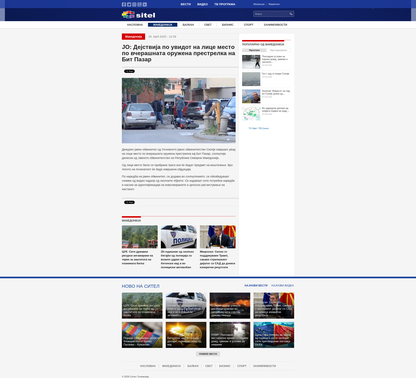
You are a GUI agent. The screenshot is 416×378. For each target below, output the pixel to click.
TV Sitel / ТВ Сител (259, 128)
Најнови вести (256, 285)
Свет (208, 24)
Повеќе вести (208, 354)
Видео (202, 4)
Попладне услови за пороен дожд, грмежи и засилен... (274, 59)
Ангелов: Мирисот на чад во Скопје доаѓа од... (276, 92)
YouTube (139, 4)
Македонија (162, 24)
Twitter (129, 4)
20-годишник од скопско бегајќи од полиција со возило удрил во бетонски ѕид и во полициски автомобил (177, 259)
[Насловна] (138, 17)
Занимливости (275, 24)
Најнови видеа (282, 285)
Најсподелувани (278, 50)
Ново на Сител (140, 286)
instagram (134, 4)
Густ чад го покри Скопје (275, 73)
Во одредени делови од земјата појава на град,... (275, 109)
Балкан (188, 24)
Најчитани (254, 50)
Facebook (124, 4)
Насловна (135, 24)
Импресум (259, 4)
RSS (145, 4)
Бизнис (228, 24)
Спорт (248, 24)
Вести (186, 4)
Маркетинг (274, 4)
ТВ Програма (224, 4)
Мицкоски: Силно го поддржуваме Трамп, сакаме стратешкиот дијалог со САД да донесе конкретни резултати (217, 259)
